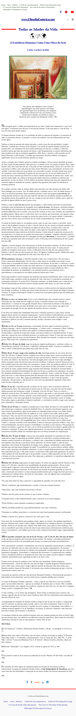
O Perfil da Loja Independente (28, 5)
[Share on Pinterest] (43, 682)
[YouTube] (72, 12)
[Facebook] (60, 12)
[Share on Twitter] (31, 682)
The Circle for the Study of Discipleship (42, 7)
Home (3, 5)
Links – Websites (12, 5)
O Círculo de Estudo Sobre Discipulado (15, 7)
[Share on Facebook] (27, 682)
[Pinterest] (66, 12)
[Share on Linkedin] (47, 682)
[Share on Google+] (37, 682)
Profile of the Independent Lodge (50, 5)
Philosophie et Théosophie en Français (15, 9)
